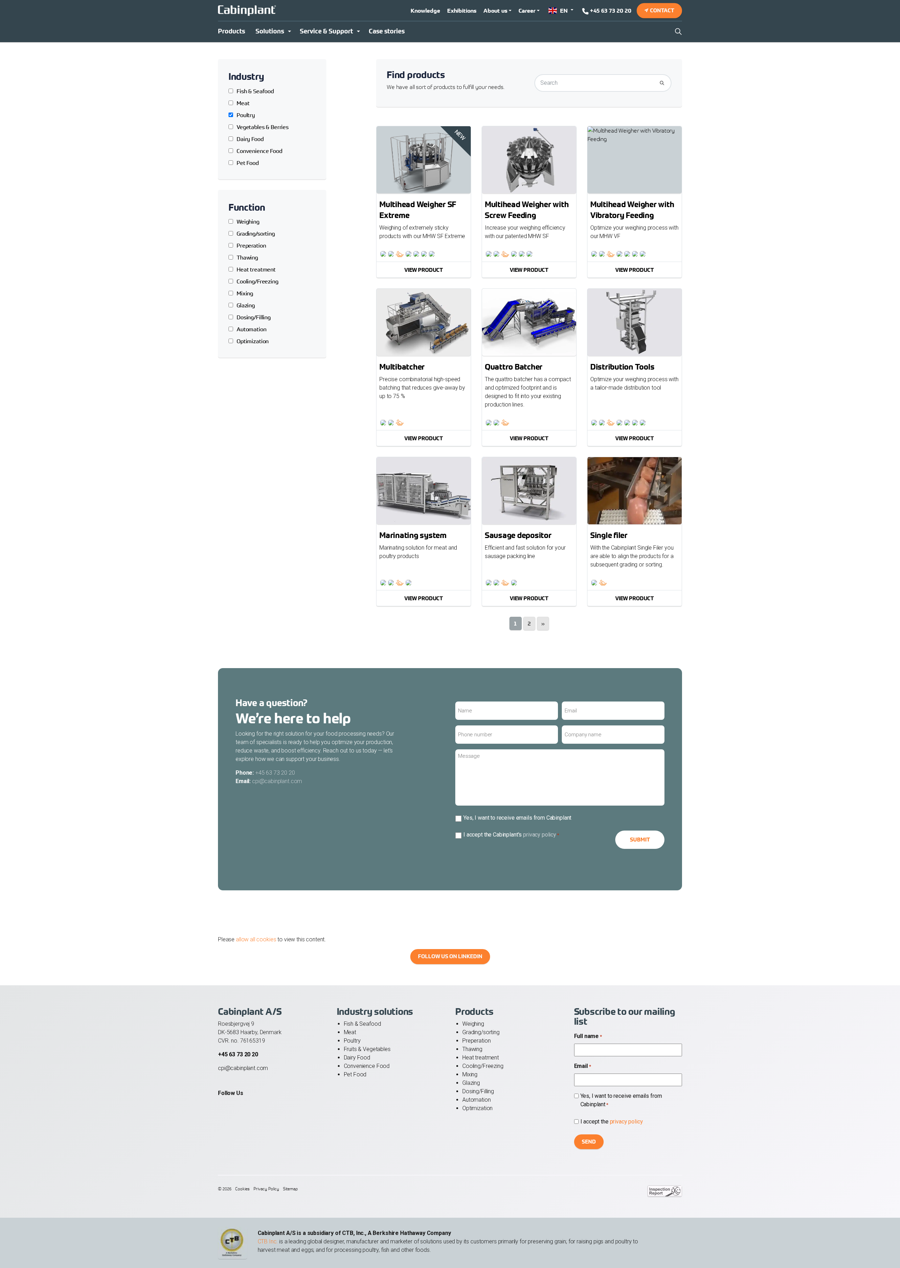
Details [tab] (450, 584)
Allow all (551, 702)
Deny (349, 702)
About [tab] (555, 584)
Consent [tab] (344, 584)
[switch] (410, 672)
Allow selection (450, 702)
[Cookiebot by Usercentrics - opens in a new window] (569, 561)
